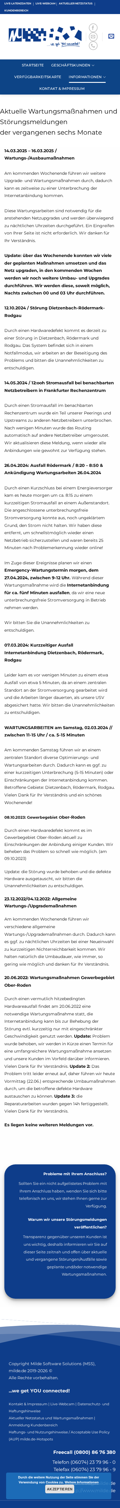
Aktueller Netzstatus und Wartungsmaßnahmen (51, 1418)
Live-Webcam (62, 1404)
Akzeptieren (60, 1489)
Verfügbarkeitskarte (37, 77)
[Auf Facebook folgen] (93, 27)
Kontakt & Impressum (61, 89)
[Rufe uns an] (93, 45)
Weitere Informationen (82, 1482)
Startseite (33, 65)
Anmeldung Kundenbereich (33, 1425)
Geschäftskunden (71, 65)
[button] (111, 37)
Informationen (85, 77)
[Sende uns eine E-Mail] (93, 36)
